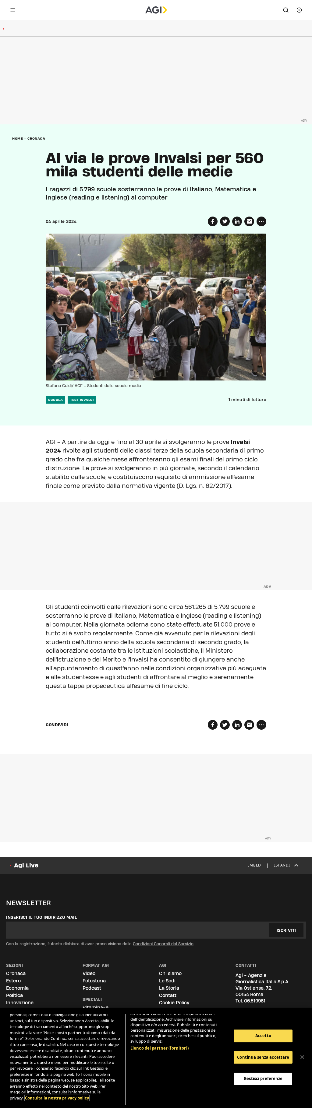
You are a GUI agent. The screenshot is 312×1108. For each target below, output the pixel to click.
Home (17, 138)
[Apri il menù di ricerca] (286, 10)
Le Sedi (167, 981)
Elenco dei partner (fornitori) (159, 1048)
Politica (14, 995)
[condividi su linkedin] (237, 221)
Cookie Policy (174, 1003)
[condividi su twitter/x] (225, 221)
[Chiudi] (302, 1057)
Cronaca (36, 138)
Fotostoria (94, 981)
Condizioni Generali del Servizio (163, 943)
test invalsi (82, 400)
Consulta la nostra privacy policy (57, 1098)
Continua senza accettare (263, 1057)
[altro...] (261, 221)
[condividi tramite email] (249, 221)
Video (89, 973)
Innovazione (20, 1003)
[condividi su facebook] (213, 221)
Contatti (168, 995)
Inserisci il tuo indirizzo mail (41, 917)
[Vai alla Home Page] (156, 10)
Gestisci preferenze (263, 1078)
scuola (55, 400)
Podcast (92, 988)
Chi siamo (170, 973)
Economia (17, 988)
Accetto (263, 1035)
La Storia (169, 988)
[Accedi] (299, 10)
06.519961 (254, 1001)
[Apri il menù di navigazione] (13, 10)
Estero (13, 981)
